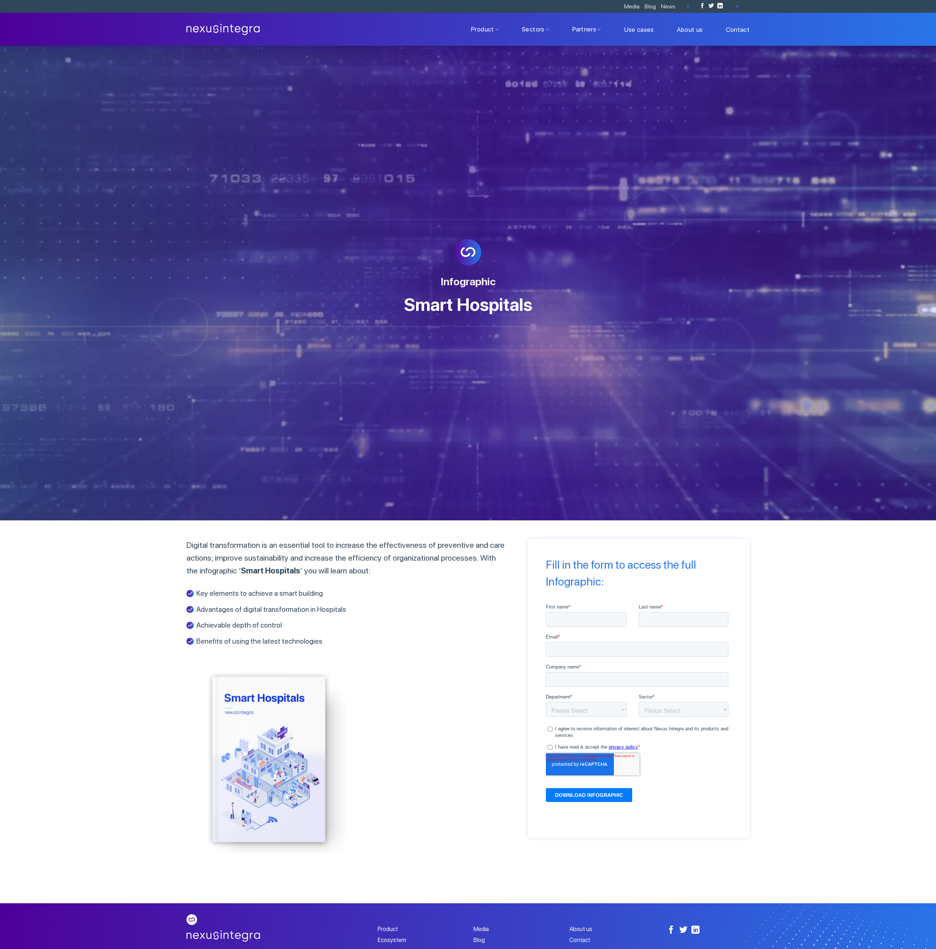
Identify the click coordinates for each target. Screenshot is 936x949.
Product (482, 29)
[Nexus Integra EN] (223, 29)
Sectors (533, 29)
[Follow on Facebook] (702, 6)
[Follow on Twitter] (711, 6)
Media (631, 6)
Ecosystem (392, 940)
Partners (584, 29)
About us (690, 29)
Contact (738, 29)
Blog (650, 6)
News (668, 6)
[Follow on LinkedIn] (720, 6)
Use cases (639, 29)
